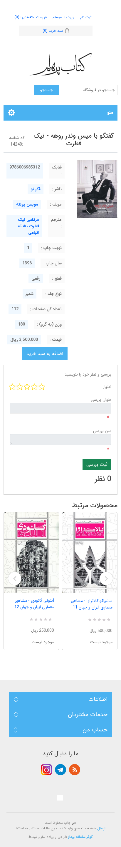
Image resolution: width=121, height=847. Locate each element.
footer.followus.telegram (60, 769)
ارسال (101, 828)
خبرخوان (74, 769)
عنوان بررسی (101, 399)
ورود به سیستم (63, 17)
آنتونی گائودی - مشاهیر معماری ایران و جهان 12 (34, 603)
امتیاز (107, 387)
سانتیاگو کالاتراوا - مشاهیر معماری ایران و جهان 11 (91, 604)
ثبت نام (86, 17)
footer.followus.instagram (46, 769)
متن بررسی (102, 431)
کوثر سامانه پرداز (80, 837)
